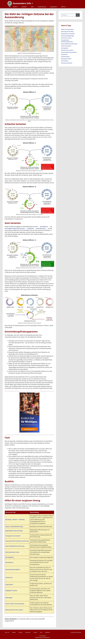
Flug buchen (9, 584)
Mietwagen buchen (66, 58)
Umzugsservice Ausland (12, 536)
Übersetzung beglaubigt (67, 36)
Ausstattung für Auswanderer (69, 52)
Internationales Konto (12, 552)
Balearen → (45, 226)
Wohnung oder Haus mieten (14, 610)
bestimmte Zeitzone (22, 58)
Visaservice (9, 577)
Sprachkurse (9, 562)
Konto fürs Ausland (66, 46)
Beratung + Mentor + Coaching (15, 519)
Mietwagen (8, 597)
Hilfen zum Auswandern (67, 29)
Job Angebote (9, 557)
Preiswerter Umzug (66, 38)
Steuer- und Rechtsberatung (14, 526)
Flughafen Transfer (11, 590)
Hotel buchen (64, 61)
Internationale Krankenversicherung (16, 541)
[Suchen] (78, 15)
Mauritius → (43, 228)
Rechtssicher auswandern (68, 33)
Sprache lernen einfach (67, 50)
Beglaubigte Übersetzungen (14, 531)
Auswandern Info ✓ (23, 3)
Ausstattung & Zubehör (12, 569)
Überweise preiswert (66, 63)
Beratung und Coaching (67, 31)
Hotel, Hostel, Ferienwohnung (14, 604)
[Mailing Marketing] (29, 432)
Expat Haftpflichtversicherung (14, 546)
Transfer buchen (65, 56)
